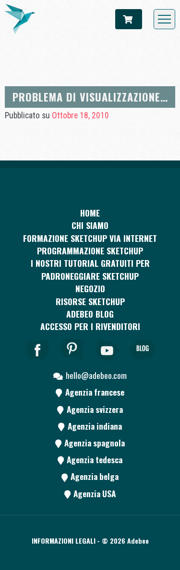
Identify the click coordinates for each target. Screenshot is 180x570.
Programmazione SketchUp (90, 250)
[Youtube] (107, 362)
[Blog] (142, 362)
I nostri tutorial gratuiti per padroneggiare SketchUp (90, 269)
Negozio (90, 288)
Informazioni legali (64, 541)
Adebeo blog (90, 314)
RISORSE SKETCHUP (90, 301)
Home (90, 212)
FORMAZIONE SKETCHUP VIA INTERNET (90, 238)
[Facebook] (37, 362)
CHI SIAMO (90, 225)
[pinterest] (72, 362)
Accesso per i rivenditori (90, 326)
